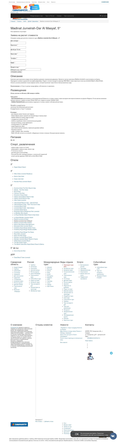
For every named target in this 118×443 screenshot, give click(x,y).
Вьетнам (49, 269)
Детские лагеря (18, 284)
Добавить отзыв (48, 421)
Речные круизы (18, 283)
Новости (53, 2)
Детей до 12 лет (15, 49)
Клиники (66, 318)
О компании (105, 2)
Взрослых (14, 45)
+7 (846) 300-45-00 (16, 11)
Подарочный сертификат (84, 277)
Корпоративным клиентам (23, 2)
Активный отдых (18, 281)
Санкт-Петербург (35, 273)
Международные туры (36, 16)
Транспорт (17, 277)
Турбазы (16, 269)
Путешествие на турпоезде (35, 288)
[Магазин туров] (34, 7)
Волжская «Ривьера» (17, 290)
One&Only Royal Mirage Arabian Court (24, 228)
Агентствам (12, 2)
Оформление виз (85, 270)
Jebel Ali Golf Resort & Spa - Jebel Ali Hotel (26, 203)
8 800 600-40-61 (27, 11)
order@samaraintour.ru (93, 338)
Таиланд (49, 281)
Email (12, 62)
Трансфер (83, 268)
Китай (48, 274)
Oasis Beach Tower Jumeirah (22, 257)
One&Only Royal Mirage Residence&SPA (25, 229)
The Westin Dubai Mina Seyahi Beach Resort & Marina (29, 244)
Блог (48, 2)
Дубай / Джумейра (33, 21)
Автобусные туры (35, 291)
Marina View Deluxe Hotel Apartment (24, 224)
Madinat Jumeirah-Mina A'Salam (23, 222)
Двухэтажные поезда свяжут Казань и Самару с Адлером (70, 332)
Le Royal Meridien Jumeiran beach (23, 217)
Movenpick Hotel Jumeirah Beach (23, 226)
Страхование (84, 272)
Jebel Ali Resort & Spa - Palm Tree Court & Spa (27, 204)
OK (77, 434)
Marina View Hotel (19, 176)
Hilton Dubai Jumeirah (20, 200)
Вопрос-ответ (41, 2)
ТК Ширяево (17, 279)
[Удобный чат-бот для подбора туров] (100, 356)
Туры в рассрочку (69, 16)
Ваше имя (14, 54)
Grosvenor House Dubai (20, 195)
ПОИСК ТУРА (14, 12)
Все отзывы (39, 421)
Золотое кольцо (35, 270)
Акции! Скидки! (18, 267)
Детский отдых (68, 280)
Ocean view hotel (18, 179)
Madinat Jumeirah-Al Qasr (21, 219)
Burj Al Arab (17, 191)
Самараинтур (14, 327)
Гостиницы (17, 272)
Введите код (14, 67)
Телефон (13, 58)
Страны (19, 21)
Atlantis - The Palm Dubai (21, 190)
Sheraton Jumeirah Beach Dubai (23, 237)
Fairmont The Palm (19, 193)
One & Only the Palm (20, 251)
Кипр (48, 272)
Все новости (63, 342)
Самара (59, 16)
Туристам (34, 2)
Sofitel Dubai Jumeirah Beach (22, 241)
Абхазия (49, 267)
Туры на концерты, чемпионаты (100, 272)
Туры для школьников (67, 307)
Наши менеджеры (69, 430)
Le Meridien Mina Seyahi (21, 213)
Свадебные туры (68, 296)
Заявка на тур (68, 426)
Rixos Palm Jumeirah (20, 234)
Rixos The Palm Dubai (20, 235)
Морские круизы (68, 291)
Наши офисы (89, 340)
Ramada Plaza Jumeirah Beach (22, 181)
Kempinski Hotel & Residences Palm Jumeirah (26, 211)
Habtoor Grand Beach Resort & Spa (24, 197)
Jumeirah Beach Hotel (20, 206)
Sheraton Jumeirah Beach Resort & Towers (26, 239)
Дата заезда (14, 40)
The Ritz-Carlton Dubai (20, 242)
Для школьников (18, 276)
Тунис (48, 283)
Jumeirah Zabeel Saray (20, 209)
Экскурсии (17, 274)
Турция (49, 284)
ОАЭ (24, 21)
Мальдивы (50, 276)
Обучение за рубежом (67, 286)
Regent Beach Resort (20, 167)
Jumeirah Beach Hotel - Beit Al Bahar (24, 208)
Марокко (49, 277)
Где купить (104, 16)
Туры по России (49, 16)
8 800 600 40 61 (89, 329)
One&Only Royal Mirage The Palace (24, 232)
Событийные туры (36, 278)
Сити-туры (67, 298)
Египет (49, 270)
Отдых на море (35, 280)
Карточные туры (68, 320)
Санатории (17, 270)
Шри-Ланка (50, 286)
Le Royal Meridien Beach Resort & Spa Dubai (26, 215)
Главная (13, 21)
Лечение (66, 284)
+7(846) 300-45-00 (90, 327)
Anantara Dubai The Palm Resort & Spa (25, 188)
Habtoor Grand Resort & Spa (22, 198)
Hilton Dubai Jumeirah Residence (23, 174)
